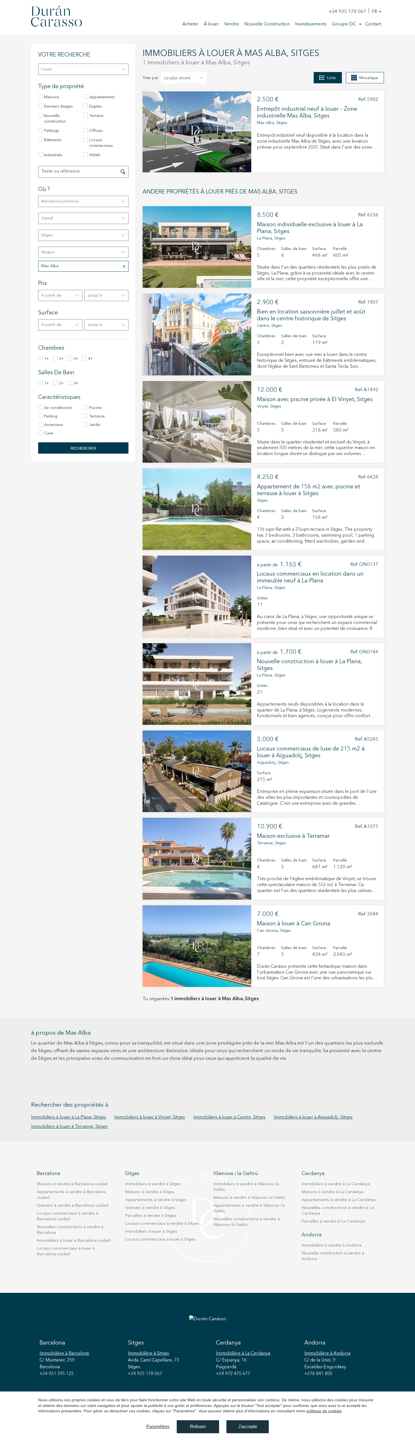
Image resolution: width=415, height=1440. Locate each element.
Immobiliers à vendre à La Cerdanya (336, 1184)
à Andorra (327, 1353)
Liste (331, 78)
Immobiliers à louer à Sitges (151, 1232)
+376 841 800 (318, 1374)
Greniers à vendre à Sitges (150, 1208)
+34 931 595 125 (57, 1374)
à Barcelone (64, 1353)
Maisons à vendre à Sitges (149, 1192)
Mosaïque (368, 78)
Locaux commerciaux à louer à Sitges (160, 1239)
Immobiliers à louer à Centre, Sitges (229, 1117)
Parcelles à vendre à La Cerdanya (333, 1221)
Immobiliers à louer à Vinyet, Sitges (149, 1117)
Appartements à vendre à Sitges (156, 1200)
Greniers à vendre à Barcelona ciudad (72, 1206)
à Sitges (148, 1353)
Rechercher (83, 448)
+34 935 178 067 (347, 11)
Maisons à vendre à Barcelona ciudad (72, 1184)
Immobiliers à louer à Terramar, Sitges (69, 1126)
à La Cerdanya (243, 1353)
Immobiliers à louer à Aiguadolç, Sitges (313, 1117)
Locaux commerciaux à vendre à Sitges (162, 1224)
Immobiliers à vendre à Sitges (153, 1184)
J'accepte (247, 1426)
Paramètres (157, 1426)
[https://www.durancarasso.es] (56, 17)
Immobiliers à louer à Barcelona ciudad (73, 1241)
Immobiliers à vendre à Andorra (331, 1245)
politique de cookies (324, 1411)
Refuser (198, 1426)
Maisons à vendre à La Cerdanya (332, 1192)
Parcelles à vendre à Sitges (150, 1216)
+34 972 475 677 (233, 1374)
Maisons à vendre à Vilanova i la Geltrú (249, 1198)
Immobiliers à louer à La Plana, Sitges (68, 1117)
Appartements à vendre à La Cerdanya (338, 1200)
